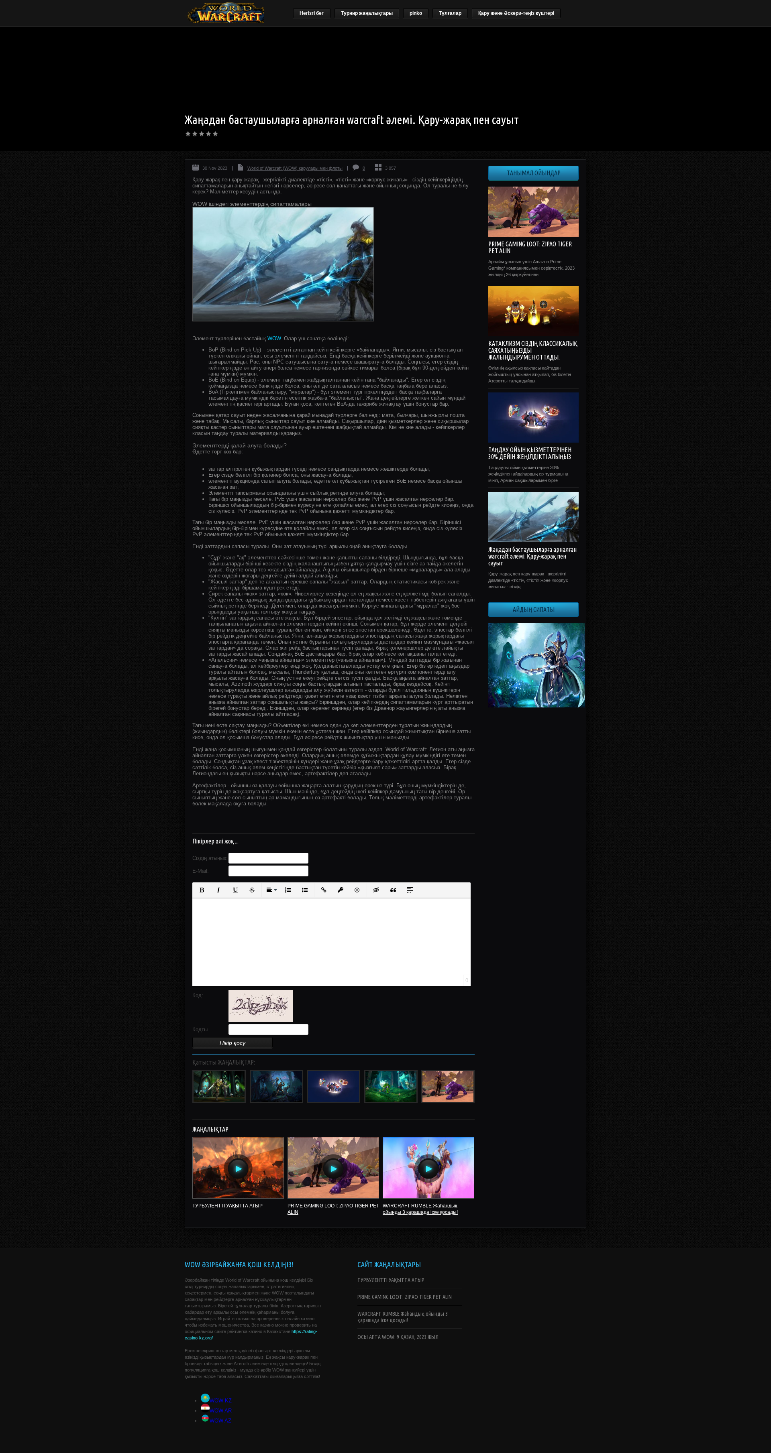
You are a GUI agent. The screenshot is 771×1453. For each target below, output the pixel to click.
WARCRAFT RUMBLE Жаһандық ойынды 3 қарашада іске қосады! (402, 1317)
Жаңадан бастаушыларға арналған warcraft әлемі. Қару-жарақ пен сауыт (532, 556)
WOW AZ (220, 1421)
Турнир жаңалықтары (367, 13)
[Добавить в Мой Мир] (249, 819)
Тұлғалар (450, 13)
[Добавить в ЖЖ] (270, 819)
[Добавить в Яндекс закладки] (239, 819)
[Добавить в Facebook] (207, 819)
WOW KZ (221, 1401)
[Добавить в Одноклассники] (260, 819)
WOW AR (221, 1411)
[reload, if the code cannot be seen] (260, 1020)
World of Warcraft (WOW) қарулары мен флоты (295, 168)
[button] (201, 890)
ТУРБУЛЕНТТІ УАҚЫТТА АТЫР (227, 1206)
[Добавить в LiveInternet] (228, 819)
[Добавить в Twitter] (218, 819)
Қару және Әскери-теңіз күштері (516, 13)
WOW (274, 338)
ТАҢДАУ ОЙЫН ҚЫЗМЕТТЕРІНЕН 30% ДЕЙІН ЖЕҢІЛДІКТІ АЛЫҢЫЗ (529, 453)
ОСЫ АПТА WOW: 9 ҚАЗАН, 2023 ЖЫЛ (398, 1337)
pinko (416, 13)
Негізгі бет (312, 13)
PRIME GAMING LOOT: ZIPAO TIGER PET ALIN (530, 247)
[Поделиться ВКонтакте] (197, 819)
